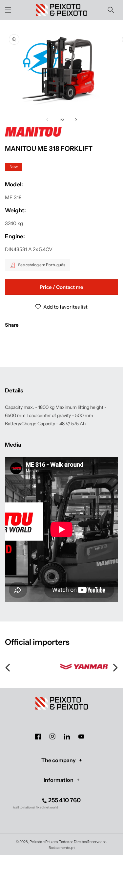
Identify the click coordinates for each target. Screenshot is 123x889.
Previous (8, 666)
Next (115, 666)
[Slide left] (47, 119)
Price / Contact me (61, 287)
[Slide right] (76, 119)
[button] (8, 10)
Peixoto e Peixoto (43, 841)
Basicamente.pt (62, 847)
